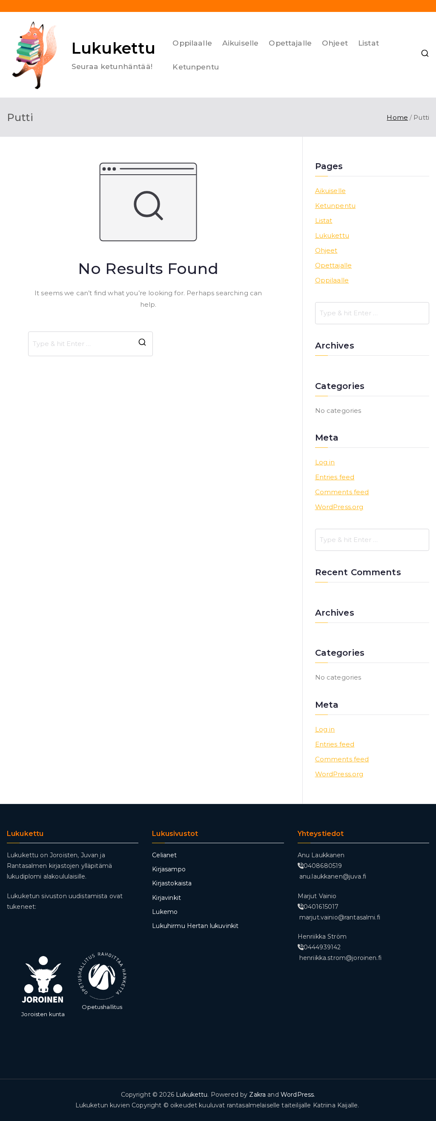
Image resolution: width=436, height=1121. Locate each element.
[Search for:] (372, 313)
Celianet (164, 855)
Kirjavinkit (166, 898)
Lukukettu (113, 48)
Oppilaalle (192, 42)
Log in (325, 462)
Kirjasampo (169, 869)
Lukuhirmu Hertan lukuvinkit (195, 926)
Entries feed (335, 477)
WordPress (297, 1094)
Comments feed (342, 492)
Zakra (257, 1094)
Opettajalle (290, 42)
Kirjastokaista (172, 883)
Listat (368, 42)
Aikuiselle (240, 42)
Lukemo (165, 912)
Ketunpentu (195, 66)
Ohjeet (335, 42)
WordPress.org (339, 507)
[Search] (142, 344)
